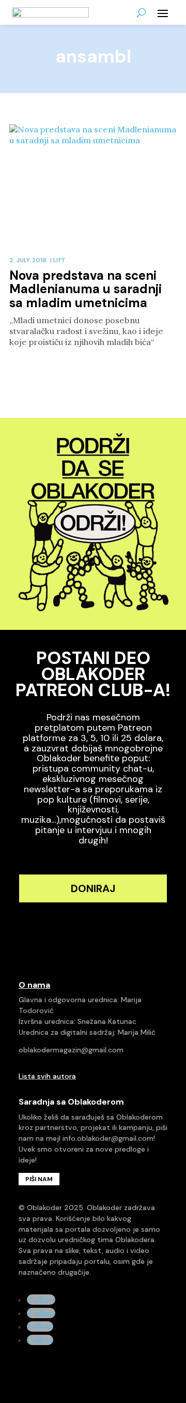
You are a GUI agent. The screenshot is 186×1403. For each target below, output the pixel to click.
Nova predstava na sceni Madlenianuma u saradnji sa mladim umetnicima (85, 289)
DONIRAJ (93, 888)
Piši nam (39, 1179)
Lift (59, 260)
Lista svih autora (47, 1076)
